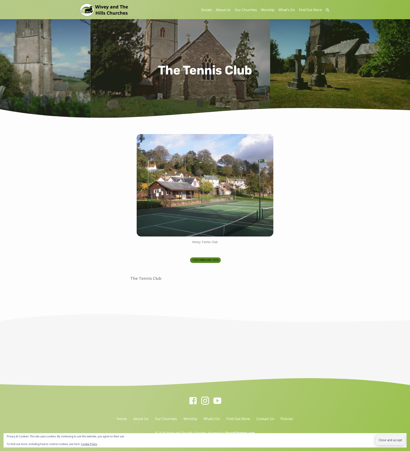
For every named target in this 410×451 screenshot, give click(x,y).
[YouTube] (217, 400)
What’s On (286, 9)
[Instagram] (205, 400)
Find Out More (310, 9)
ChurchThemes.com (240, 433)
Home (122, 418)
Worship (267, 9)
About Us (223, 9)
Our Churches (246, 9)
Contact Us (265, 418)
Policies (287, 418)
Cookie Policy (89, 444)
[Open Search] (327, 10)
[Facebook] (193, 400)
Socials (206, 9)
